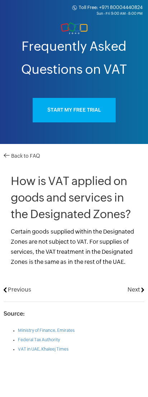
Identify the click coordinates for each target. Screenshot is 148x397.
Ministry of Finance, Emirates (46, 330)
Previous (18, 290)
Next (135, 290)
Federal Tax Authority (39, 340)
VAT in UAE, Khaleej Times (43, 349)
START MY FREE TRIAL (74, 110)
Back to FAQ (25, 156)
